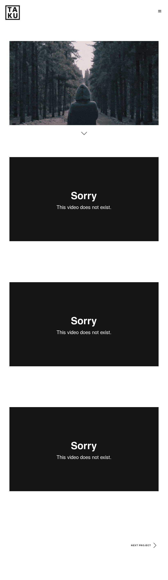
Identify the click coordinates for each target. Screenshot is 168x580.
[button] (160, 11)
